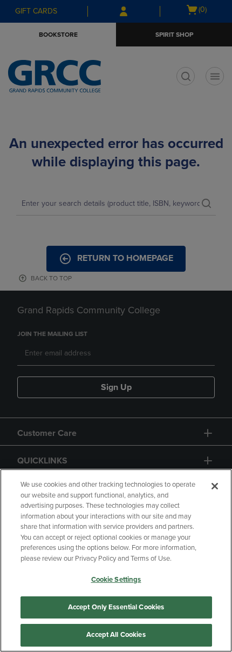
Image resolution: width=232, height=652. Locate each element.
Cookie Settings (116, 579)
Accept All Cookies (115, 634)
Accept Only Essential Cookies (116, 607)
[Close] (215, 486)
